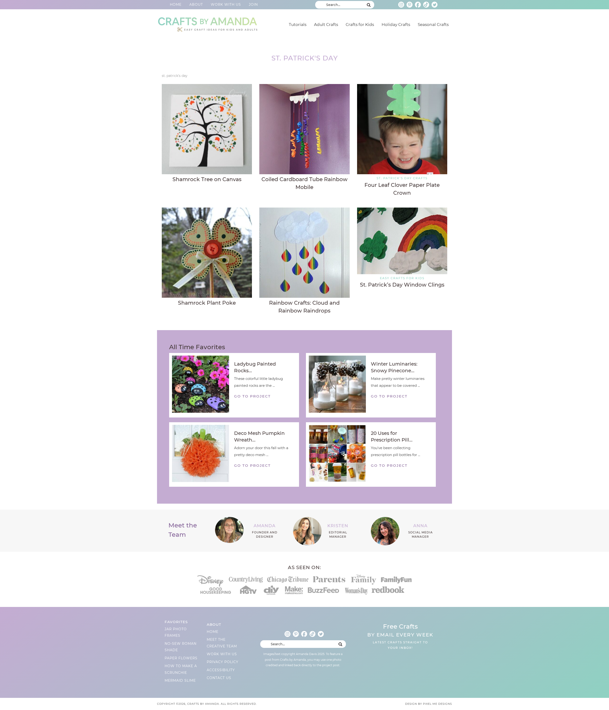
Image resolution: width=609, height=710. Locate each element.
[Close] (386, 302)
